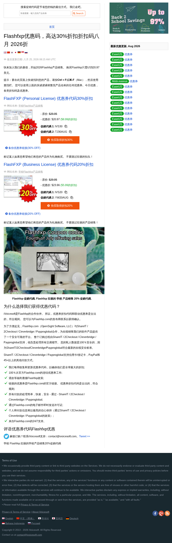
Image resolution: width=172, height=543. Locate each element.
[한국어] (12, 52)
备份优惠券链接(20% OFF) (24, 213)
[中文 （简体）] (8, 52)
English (9, 518)
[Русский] (26, 52)
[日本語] (15, 52)
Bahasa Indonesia (15, 523)
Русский (35, 523)
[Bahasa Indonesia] (22, 52)
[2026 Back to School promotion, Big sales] (139, 32)
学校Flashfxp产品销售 (30, 105)
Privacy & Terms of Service (35, 504)
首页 (52, 26)
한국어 (45, 518)
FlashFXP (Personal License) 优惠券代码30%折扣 (48, 98)
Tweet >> (84, 436)
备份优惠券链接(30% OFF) (24, 147)
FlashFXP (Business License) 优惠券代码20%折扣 (48, 164)
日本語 (59, 518)
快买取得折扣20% (61, 205)
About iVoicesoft (40, 512)
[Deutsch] (19, 52)
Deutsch (74, 518)
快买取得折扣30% (61, 139)
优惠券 (122, 54)
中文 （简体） (27, 518)
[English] (5, 52)
